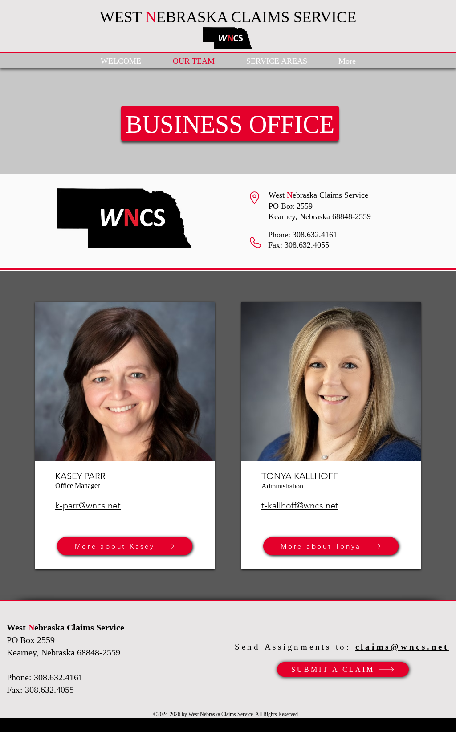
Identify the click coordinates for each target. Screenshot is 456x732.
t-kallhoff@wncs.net (299, 505)
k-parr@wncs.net (88, 505)
